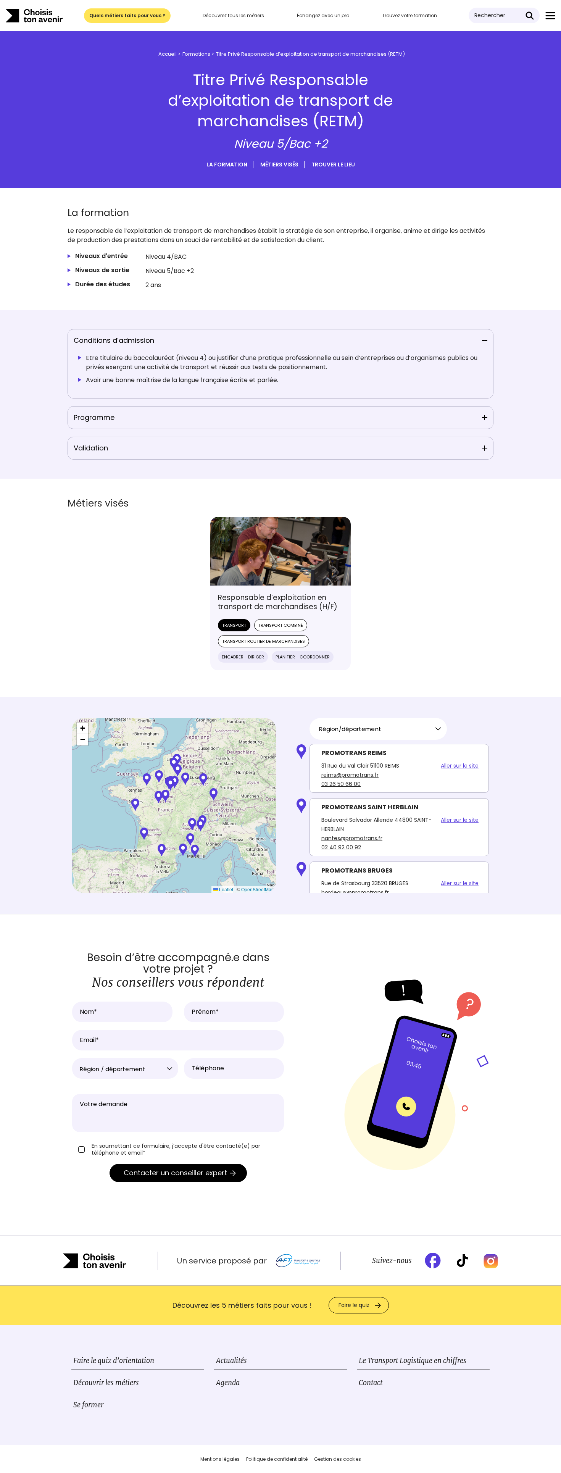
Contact (370, 1382)
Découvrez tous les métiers (233, 15)
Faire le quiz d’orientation (113, 1360)
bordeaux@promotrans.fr (355, 892)
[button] (185, 779)
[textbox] (125, 1069)
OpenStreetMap (257, 889)
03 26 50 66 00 (341, 784)
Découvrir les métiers (106, 1382)
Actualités (231, 1360)
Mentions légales (220, 1459)
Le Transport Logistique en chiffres (412, 1360)
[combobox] (378, 729)
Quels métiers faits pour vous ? (127, 15)
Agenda (228, 1382)
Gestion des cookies (337, 1459)
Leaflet (225, 889)
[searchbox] (375, 729)
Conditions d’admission (114, 340)
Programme (94, 417)
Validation (91, 448)
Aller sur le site (460, 766)
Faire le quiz (354, 1305)
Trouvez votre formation (409, 15)
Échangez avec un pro (323, 15)
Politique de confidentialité (277, 1459)
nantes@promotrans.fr (351, 838)
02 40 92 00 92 (341, 847)
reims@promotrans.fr (350, 775)
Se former (88, 1404)
